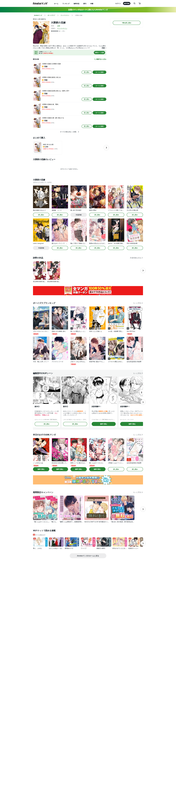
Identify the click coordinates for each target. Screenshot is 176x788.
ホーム (56, 3)
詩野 (58, 26)
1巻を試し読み (126, 23)
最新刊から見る (101, 59)
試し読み (86, 72)
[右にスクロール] (106, 147)
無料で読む (103, 424)
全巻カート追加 (99, 52)
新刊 (84, 3)
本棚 (91, 3)
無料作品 (76, 3)
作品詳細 (78, 215)
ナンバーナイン (62, 28)
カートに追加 (99, 72)
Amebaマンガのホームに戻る (88, 556)
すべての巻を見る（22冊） (68, 132)
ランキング (66, 3)
